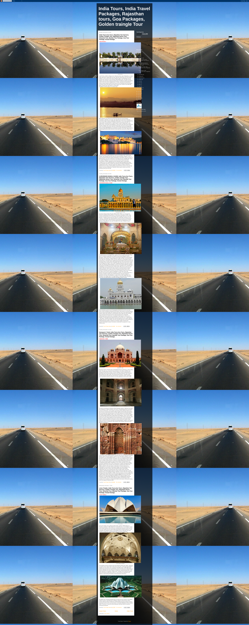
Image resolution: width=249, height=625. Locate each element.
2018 (139, 53)
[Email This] (124, 170)
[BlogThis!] (125, 170)
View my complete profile (141, 111)
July (140, 81)
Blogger (129, 621)
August (140, 79)
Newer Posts (102, 611)
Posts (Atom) (106, 613)
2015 (139, 91)
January (140, 89)
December (141, 58)
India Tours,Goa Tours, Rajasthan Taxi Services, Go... (144, 60)
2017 (139, 54)
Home (116, 611)
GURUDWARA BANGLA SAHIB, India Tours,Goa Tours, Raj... (144, 64)
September (141, 77)
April (140, 86)
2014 (139, 93)
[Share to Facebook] (128, 170)
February (140, 87)
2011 (139, 98)
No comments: (119, 170)
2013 (139, 94)
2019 (139, 51)
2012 (139, 96)
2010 (139, 99)
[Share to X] (127, 170)
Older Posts (130, 611)
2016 (139, 56)
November (141, 74)
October (140, 76)
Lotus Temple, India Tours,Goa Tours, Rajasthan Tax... (144, 71)
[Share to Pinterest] (129, 170)
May (140, 84)
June (140, 82)
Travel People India (142, 109)
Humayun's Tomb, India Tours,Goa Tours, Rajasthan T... (144, 67)
